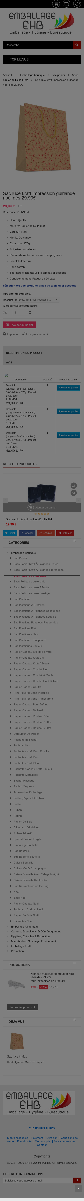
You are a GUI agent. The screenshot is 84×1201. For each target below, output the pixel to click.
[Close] (78, 573)
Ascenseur (78, 1188)
